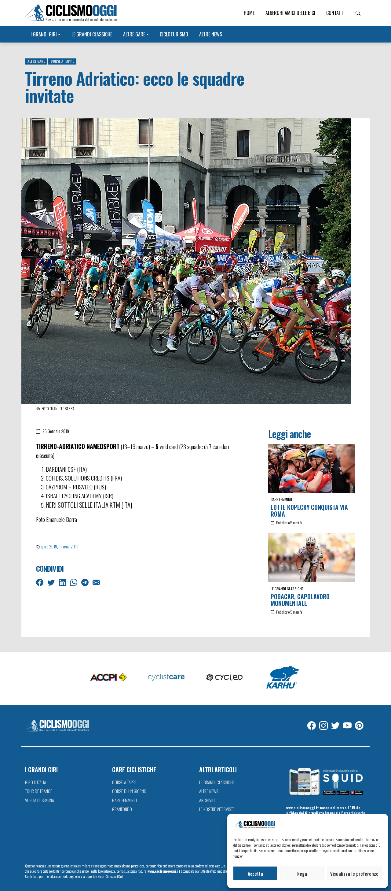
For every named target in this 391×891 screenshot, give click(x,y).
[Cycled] (224, 677)
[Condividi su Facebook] (40, 581)
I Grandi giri (44, 34)
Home (249, 13)
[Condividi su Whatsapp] (74, 581)
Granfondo (122, 809)
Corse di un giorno (129, 791)
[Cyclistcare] (166, 677)
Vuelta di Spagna (39, 800)
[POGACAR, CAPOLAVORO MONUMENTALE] (311, 557)
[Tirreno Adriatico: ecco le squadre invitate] (186, 260)
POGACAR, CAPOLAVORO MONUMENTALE (300, 600)
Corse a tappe (62, 61)
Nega (302, 873)
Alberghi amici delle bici (290, 13)
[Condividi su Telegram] (85, 581)
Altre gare (134, 34)
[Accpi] (108, 677)
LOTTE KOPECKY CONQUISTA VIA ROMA (309, 510)
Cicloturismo (174, 34)
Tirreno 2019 (69, 546)
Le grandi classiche (91, 34)
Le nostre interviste (217, 809)
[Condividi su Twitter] (51, 581)
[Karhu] (282, 677)
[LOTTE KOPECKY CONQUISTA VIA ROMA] (311, 468)
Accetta (255, 873)
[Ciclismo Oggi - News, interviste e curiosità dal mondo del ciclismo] (71, 13)
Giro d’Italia (35, 782)
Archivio (207, 800)
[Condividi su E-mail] (97, 581)
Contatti (335, 13)
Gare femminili (282, 499)
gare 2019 (49, 546)
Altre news (210, 34)
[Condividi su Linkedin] (63, 581)
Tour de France (38, 791)
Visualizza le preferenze (354, 873)
